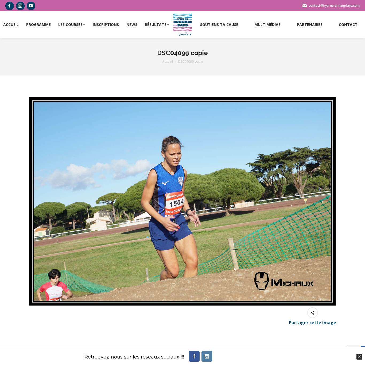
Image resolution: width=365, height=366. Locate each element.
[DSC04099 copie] (182, 201)
